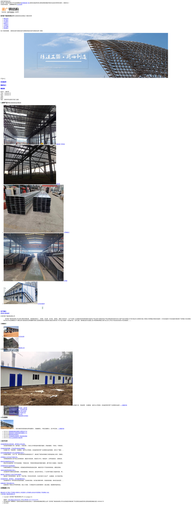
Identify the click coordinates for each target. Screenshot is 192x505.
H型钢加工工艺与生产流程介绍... (9, 457)
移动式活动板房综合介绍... (8, 461)
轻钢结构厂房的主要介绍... (8, 483)
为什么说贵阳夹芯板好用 (15, 437)
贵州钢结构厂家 (25, 3)
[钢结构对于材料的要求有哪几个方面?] (7, 428)
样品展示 (23, 492)
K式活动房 (21, 336)
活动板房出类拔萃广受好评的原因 (18, 436)
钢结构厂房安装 (60, 144)
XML (47, 492)
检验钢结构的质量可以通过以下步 (18, 431)
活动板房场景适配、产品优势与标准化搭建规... (13, 448)
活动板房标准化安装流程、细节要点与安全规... (13, 444)
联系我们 (6, 28)
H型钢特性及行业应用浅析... (8, 465)
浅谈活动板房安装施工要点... (8, 470)
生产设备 (6, 26)
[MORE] (6, 323)
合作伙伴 (33, 492)
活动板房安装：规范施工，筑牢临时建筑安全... (13, 479)
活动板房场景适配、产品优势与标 (18, 409)
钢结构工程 (22, 348)
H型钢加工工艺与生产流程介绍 (17, 412)
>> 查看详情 (124, 405)
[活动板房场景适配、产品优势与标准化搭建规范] (37, 405)
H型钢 (65, 280)
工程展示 (6, 25)
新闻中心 (6, 23)
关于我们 (6, 20)
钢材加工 (3, 85)
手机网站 (43, 492)
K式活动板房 (41, 303)
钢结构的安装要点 (14, 434)
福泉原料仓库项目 (23, 415)
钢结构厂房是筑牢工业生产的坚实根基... (11, 474)
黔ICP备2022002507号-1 (14, 499)
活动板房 (3, 82)
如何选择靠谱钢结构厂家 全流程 (17, 411)
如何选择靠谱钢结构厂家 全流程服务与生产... (13, 452)
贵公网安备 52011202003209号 (30, 499)
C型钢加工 (67, 232)
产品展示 (6, 21)
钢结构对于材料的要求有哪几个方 (18, 433)
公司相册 (28, 492)
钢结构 (3, 88)
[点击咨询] (19, 4)
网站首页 (6, 18)
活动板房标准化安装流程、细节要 (18, 408)
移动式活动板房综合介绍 (15, 414)
